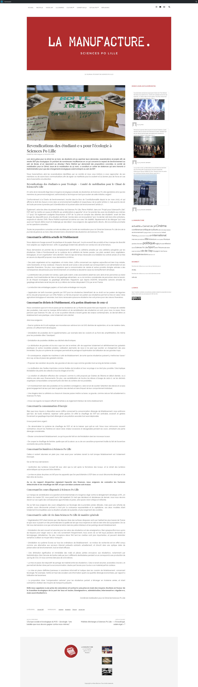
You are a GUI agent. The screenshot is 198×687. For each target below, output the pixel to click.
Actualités (93, 7)
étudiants (68, 609)
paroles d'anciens (137, 243)
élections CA (151, 254)
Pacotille (39, 7)
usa (165, 247)
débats (169, 230)
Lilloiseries (60, 7)
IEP (151, 236)
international (159, 235)
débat (165, 230)
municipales (159, 239)
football (164, 232)
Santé (133, 247)
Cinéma (161, 225)
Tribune (74, 609)
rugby (157, 243)
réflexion (167, 244)
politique (149, 243)
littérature (152, 239)
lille (146, 239)
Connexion (7, 1)
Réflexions (105, 7)
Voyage (156, 251)
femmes (157, 232)
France (134, 236)
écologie (61, 609)
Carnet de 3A (149, 226)
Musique (166, 239)
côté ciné (160, 230)
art (141, 226)
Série (156, 247)
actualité (136, 226)
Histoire (148, 235)
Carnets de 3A (82, 7)
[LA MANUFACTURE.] (99, 68)
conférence (137, 229)
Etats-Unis (151, 232)
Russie (162, 243)
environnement (137, 232)
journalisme (141, 239)
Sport (151, 247)
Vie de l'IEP (40, 609)
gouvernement (141, 235)
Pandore (87, 652)
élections (144, 254)
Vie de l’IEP (49, 7)
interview (134, 239)
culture (154, 229)
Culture (70, 7)
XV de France (163, 251)
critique (146, 229)
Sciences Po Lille (141, 247)
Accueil (31, 7)
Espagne (145, 232)
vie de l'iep (82, 609)
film (160, 232)
